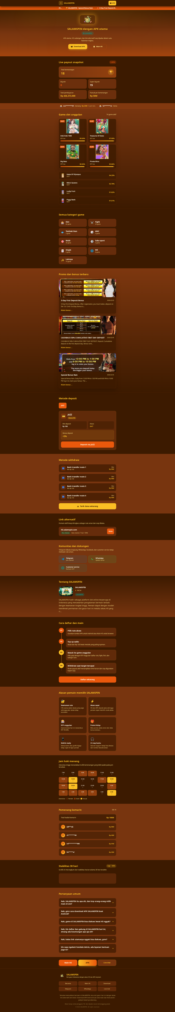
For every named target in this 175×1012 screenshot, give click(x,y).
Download (107, 983)
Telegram (68, 989)
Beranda (68, 983)
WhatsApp (87, 989)
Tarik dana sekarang (89, 506)
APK (113, 3)
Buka (110, 531)
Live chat (107, 963)
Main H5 (99, 46)
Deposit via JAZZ (87, 444)
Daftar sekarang (87, 679)
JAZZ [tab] (62, 405)
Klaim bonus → (67, 310)
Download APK (79, 46)
